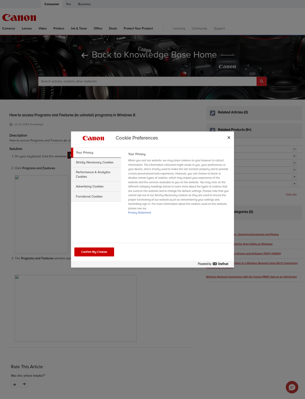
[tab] (96, 153)
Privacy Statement (139, 212)
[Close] (229, 137)
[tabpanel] (179, 184)
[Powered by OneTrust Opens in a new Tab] (215, 265)
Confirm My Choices (94, 252)
